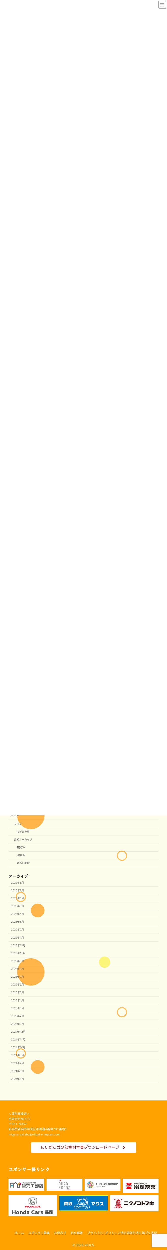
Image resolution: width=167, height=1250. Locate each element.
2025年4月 (17, 1000)
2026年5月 (17, 906)
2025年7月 (17, 977)
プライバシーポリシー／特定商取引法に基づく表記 (122, 1233)
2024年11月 (18, 1040)
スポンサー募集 (39, 1233)
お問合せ (60, 1233)
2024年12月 (18, 1032)
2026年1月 (17, 937)
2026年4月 (17, 914)
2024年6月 (17, 1071)
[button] (83, 1147)
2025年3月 (17, 1008)
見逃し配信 (23, 863)
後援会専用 (23, 832)
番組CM (21, 855)
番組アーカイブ (23, 840)
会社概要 (76, 1233)
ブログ (15, 816)
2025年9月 (17, 961)
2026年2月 (17, 930)
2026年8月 (17, 882)
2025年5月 (17, 992)
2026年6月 (17, 898)
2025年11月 (18, 953)
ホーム (19, 1233)
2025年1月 (17, 1024)
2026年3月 (17, 922)
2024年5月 (17, 1079)
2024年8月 (17, 1055)
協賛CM (21, 847)
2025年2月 (17, 1016)
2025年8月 (17, 969)
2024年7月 (17, 1063)
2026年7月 (17, 890)
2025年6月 (17, 985)
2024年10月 (18, 1047)
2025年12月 (18, 945)
